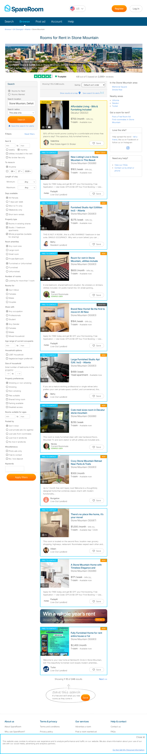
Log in (136, 8)
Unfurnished (14, 271)
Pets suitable (14, 395)
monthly (23, 150)
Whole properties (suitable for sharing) (20, 235)
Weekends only (15, 210)
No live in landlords (17, 442)
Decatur (115, 103)
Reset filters (30, 134)
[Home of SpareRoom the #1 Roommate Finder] (24, 8)
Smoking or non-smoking (20, 383)
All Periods (13, 198)
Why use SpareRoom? (15, 731)
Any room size (15, 246)
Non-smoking (15, 391)
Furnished (13, 267)
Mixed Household (16, 336)
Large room (14, 250)
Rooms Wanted (18, 94)
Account (56, 21)
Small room (14, 254)
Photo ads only (15, 451)
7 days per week (16, 202)
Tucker (115, 106)
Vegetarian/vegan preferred (20, 358)
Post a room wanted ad (86, 731)
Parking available (16, 403)
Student (12, 319)
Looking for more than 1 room (21, 280)
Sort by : (78, 85)
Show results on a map (69, 93)
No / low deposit (16, 459)
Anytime (12, 167)
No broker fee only (17, 157)
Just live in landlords (18, 438)
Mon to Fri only (15, 206)
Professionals (15, 315)
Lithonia (115, 100)
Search (9, 21)
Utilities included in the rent (20, 153)
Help (71, 21)
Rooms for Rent (18, 91)
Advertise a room (83, 726)
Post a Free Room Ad (121, 116)
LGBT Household (16, 354)
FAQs (113, 731)
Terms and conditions (50, 726)
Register (119, 8)
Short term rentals (16, 214)
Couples (12, 302)
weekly (12, 150)
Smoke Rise (117, 89)
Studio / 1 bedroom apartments (17, 228)
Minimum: (11, 182)
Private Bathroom (16, 259)
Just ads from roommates (20, 434)
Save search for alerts (91, 93)
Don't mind (14, 426)
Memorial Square (119, 87)
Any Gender (14, 324)
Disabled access (16, 407)
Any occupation (16, 311)
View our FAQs (121, 165)
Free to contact (15, 455)
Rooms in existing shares (20, 223)
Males (11, 298)
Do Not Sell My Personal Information (128, 750)
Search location (14, 99)
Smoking (13, 387)
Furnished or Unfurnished (20, 263)
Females (12, 294)
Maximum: (10, 187)
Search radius (14, 109)
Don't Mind (14, 290)
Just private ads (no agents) (21, 430)
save (85, 697)
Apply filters (21, 477)
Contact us (116, 726)
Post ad (40, 21)
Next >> (103, 679)
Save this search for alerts (22, 126)
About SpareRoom (13, 726)
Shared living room (17, 399)
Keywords (9, 464)
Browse (25, 21)
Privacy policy (46, 731)
